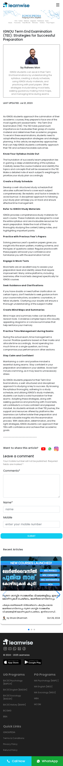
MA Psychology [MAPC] (46, 680)
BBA (5, 716)
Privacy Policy (10, 744)
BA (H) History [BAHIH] (14, 704)
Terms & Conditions (13, 738)
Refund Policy (10, 750)
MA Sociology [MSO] (45, 692)
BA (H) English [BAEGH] (15, 689)
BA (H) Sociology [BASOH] (12, 697)
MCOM (37, 704)
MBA (36, 698)
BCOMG (7, 710)
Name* (8, 502)
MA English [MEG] (43, 686)
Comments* (11, 471)
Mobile (7, 517)
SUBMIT (31, 536)
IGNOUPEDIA (9, 732)
